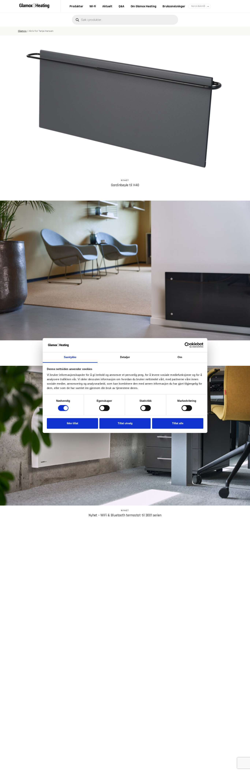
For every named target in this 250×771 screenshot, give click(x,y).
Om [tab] (180, 357)
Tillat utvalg (125, 423)
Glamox (22, 31)
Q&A (121, 6)
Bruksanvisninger (174, 6)
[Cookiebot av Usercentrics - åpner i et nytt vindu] (187, 345)
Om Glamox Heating (143, 6)
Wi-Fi (92, 6)
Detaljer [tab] (125, 357)
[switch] (104, 408)
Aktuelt (107, 6)
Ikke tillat (72, 423)
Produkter (76, 6)
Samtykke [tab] (70, 357)
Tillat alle (177, 423)
